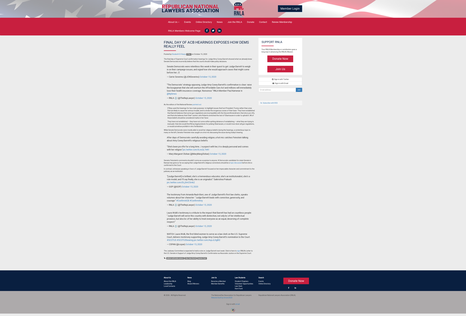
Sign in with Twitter (281, 79)
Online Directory (204, 22)
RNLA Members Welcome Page (184, 30)
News (220, 22)
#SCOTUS (171, 240)
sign (238, 251)
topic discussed (236, 163)
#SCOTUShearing (185, 240)
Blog (189, 281)
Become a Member (218, 281)
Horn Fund (239, 289)
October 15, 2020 (208, 77)
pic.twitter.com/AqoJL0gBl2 (207, 240)
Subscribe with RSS (270, 103)
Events (187, 22)
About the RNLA (170, 281)
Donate (250, 22)
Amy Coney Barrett (190, 258)
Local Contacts (169, 286)
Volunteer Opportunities (244, 284)
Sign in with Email (281, 83)
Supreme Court (202, 258)
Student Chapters (241, 281)
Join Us (280, 69)
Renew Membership (282, 22)
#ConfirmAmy (196, 200)
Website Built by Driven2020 (221, 298)
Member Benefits (218, 284)
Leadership (168, 284)
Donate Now (280, 58)
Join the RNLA (234, 22)
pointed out (196, 104)
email (237, 304)
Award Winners (193, 284)
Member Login (290, 8)
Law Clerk (238, 286)
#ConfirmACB (182, 200)
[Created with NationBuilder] (233, 310)
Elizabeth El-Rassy (179, 54)
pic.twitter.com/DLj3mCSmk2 (181, 182)
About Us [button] (173, 22)
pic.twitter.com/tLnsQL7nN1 (196, 149)
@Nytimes (172, 94)
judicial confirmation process (175, 258)
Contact (263, 22)
